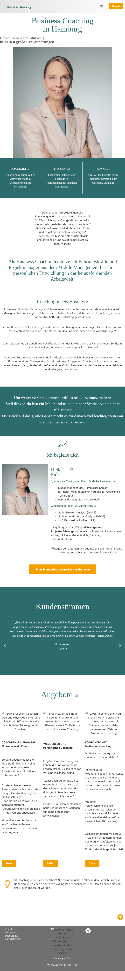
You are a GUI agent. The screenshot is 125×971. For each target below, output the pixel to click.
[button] (101, 6)
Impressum (10, 932)
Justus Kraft (71, 964)
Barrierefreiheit (12, 939)
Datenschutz (11, 935)
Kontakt (9, 929)
